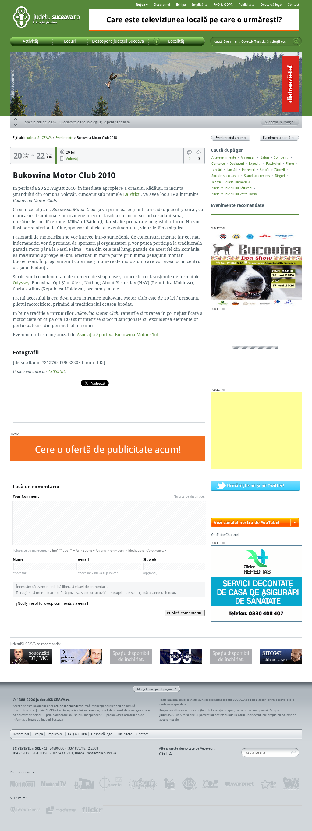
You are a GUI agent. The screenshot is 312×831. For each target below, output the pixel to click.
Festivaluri (273, 163)
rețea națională (98, 710)
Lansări (216, 169)
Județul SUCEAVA (46, 18)
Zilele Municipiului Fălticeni (231, 188)
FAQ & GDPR (223, 4)
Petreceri (248, 169)
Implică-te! (55, 734)
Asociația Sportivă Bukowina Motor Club (118, 334)
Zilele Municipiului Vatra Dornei (235, 194)
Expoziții (255, 163)
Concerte (218, 163)
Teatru (216, 182)
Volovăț (72, 158)
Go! (296, 41)
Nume (19, 566)
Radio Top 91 (210, 783)
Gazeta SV (111, 783)
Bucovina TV (83, 783)
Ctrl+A (165, 753)
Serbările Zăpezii (272, 169)
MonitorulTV (54, 783)
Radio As (291, 783)
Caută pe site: (243, 752)
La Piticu (132, 194)
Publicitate (246, 4)
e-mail (98, 566)
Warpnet (239, 783)
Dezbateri (236, 163)
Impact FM (143, 783)
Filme (290, 163)
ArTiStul (56, 371)
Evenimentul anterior (231, 137)
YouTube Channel (225, 534)
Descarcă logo (271, 4)
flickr (92, 809)
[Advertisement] (256, 430)
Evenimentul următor (279, 137)
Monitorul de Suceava (22, 783)
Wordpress (25, 809)
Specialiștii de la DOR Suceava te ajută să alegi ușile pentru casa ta (77, 122)
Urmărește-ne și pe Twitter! (255, 485)
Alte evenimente (223, 157)
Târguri (280, 176)
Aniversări (248, 157)
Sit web (150, 566)
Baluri (264, 157)
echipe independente (68, 705)
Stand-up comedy (257, 176)
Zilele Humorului (237, 182)
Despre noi (162, 4)
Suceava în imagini (280, 122)
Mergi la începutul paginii (155, 689)
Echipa (181, 4)
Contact (293, 4)
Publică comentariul (184, 612)
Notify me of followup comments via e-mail (53, 603)
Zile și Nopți (268, 783)
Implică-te (199, 4)
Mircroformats (61, 809)
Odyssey (21, 282)
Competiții (281, 157)
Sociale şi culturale (225, 176)
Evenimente (64, 137)
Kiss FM (189, 783)
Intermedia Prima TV (170, 783)
